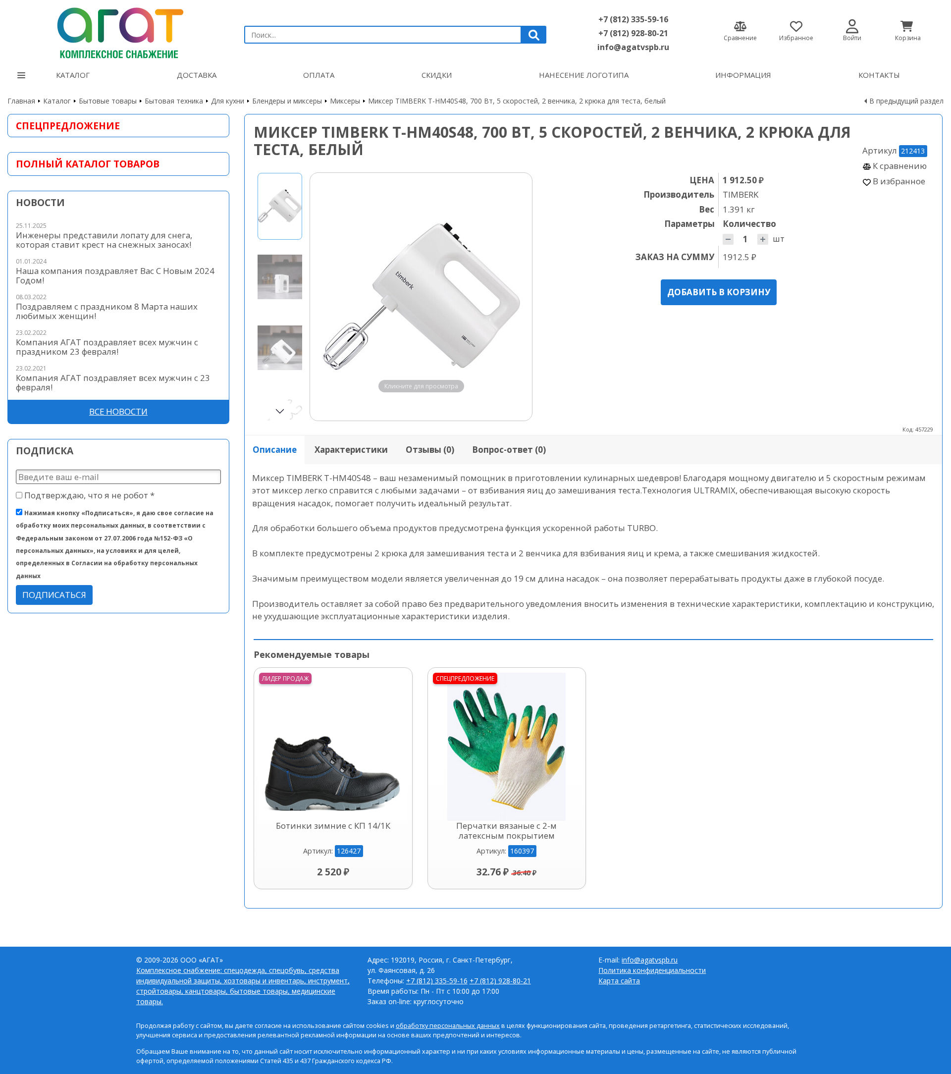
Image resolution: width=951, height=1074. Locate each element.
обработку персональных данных (448, 1025)
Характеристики (351, 449)
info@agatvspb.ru (633, 47)
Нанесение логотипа (584, 75)
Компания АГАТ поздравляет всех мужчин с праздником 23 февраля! (107, 346)
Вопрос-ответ (509, 449)
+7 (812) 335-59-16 (633, 19)
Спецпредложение (68, 125)
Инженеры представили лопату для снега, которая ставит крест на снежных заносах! (104, 239)
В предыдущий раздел (906, 101)
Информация (743, 75)
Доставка (196, 75)
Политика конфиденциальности (652, 970)
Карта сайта (619, 980)
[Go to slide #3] (280, 348)
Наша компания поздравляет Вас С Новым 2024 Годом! (115, 275)
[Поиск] (534, 35)
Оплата (318, 75)
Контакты (879, 75)
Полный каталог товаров (87, 163)
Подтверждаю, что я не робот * (88, 495)
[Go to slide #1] (280, 206)
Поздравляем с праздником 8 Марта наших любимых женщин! (107, 311)
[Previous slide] (327, 297)
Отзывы (430, 449)
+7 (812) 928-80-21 (633, 33)
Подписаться (54, 594)
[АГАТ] (118, 30)
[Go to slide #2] (280, 277)
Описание (275, 449)
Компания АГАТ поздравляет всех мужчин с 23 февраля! (113, 382)
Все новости (118, 411)
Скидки (437, 75)
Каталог (73, 75)
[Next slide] (515, 297)
